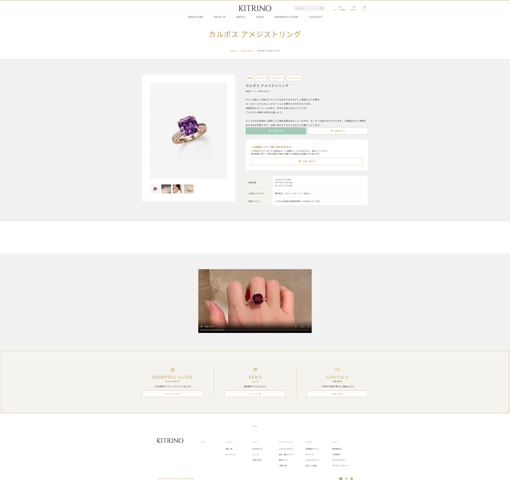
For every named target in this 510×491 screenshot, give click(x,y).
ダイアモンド (276, 78)
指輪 (249, 78)
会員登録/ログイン (312, 449)
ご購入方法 (283, 465)
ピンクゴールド (294, 78)
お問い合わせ (309, 161)
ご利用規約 (336, 454)
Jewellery (195, 17)
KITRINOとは (257, 449)
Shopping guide (286, 17)
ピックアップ (230, 454)
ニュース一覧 (255, 394)
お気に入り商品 (311, 465)
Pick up (219, 17)
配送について (283, 460)
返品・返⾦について (286, 454)
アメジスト (261, 78)
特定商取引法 (337, 449)
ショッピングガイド (172, 394)
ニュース (255, 454)
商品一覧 (229, 449)
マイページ (309, 454)
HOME (203, 442)
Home (233, 50)
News (260, 17)
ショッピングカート (312, 460)
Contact (315, 17)
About (240, 17)
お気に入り (340, 131)
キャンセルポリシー (339, 460)
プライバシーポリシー (340, 465)
